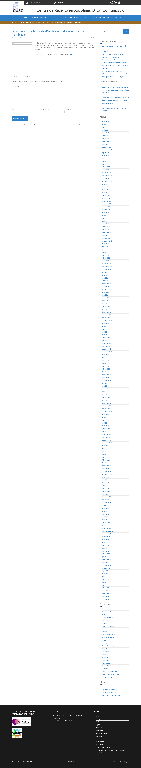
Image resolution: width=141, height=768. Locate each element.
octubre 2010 (106, 599)
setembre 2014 (107, 474)
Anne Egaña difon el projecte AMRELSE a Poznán (115, 67)
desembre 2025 (107, 141)
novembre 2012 (107, 531)
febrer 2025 (106, 167)
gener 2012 (106, 557)
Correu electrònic (45, 109)
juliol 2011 (105, 574)
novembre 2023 (107, 204)
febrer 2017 (106, 397)
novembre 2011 (107, 562)
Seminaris (105, 669)
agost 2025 (106, 153)
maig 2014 (105, 483)
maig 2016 (105, 420)
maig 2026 (105, 127)
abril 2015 (105, 454)
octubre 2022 (106, 238)
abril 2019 (105, 332)
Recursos (105, 654)
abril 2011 (105, 582)
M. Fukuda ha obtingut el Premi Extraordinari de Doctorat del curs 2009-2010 (115, 90)
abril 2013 (105, 517)
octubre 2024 (106, 178)
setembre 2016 (107, 411)
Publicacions (104, 18)
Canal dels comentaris (109, 692)
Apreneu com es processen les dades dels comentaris (71, 125)
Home (14, 22)
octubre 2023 (106, 207)
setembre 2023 (107, 210)
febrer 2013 (106, 523)
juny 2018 (105, 357)
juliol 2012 (105, 540)
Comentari (16, 86)
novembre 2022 (107, 235)
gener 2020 (106, 309)
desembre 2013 (107, 497)
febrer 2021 (106, 281)
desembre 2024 (107, 173)
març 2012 (105, 551)
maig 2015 (105, 451)
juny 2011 (105, 577)
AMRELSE (105, 615)
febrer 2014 (106, 491)
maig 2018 (105, 360)
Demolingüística (107, 617)
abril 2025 (105, 161)
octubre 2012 (106, 534)
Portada (104, 640)
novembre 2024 (107, 175)
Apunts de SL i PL (80, 18)
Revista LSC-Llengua (109, 666)
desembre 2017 (107, 375)
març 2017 (105, 394)
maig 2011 (105, 579)
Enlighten (71, 761)
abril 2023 (105, 221)
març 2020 (105, 303)
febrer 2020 (106, 306)
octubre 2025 (106, 147)
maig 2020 (105, 298)
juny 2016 (105, 417)
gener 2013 (106, 525)
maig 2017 (105, 389)
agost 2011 (106, 571)
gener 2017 (106, 400)
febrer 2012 (106, 554)
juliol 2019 (105, 323)
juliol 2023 (105, 212)
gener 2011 (106, 591)
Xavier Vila (105, 87)
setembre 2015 (107, 443)
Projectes (105, 649)
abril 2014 (105, 486)
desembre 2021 (107, 264)
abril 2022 (105, 252)
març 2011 (105, 585)
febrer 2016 (106, 429)
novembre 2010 (107, 596)
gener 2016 (106, 431)
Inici (21, 18)
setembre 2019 (107, 320)
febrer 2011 (106, 588)
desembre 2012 (107, 528)
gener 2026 (106, 138)
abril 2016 (105, 423)
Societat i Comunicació (109, 671)
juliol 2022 (105, 244)
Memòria (105, 629)
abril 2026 (105, 130)
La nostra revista (65, 18)
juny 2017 (105, 386)
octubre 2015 (106, 440)
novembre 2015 (107, 437)
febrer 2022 (106, 258)
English (126, 762)
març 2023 (105, 224)
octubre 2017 (106, 380)
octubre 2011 (106, 565)
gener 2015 (106, 463)
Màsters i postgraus (108, 626)
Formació (114, 18)
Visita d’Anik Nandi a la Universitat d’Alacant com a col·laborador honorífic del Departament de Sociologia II (115, 74)
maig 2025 (105, 158)
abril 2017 (105, 392)
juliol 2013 (105, 508)
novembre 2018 (107, 346)
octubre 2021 (106, 269)
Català (113, 762)
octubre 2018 (106, 349)
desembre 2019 (107, 312)
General (104, 623)
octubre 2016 (106, 409)
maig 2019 (105, 329)
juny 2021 (105, 278)
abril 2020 (105, 301)
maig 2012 (105, 545)
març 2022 (105, 255)
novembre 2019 (107, 315)
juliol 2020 (105, 292)
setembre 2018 (107, 352)
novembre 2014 (107, 468)
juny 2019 (105, 326)
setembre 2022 (107, 241)
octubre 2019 (106, 318)
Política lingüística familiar (110, 637)
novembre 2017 (107, 377)
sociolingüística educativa (110, 674)
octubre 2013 (106, 503)
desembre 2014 (107, 466)
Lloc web (70, 109)
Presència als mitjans (109, 646)
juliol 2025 (105, 156)
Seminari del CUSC (104, 747)
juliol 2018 (105, 355)
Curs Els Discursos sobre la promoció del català (111, 751)
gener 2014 (106, 494)
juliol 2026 (105, 121)
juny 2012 (105, 542)
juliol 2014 (105, 477)
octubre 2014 (106, 471)
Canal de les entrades (109, 690)
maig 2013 (105, 514)
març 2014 (105, 488)
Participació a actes (108, 635)
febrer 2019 (106, 338)
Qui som (27, 18)
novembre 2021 (107, 266)
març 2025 (105, 164)
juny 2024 (105, 184)
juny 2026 (105, 124)
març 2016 (105, 426)
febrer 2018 (106, 369)
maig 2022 (105, 249)
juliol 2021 (105, 275)
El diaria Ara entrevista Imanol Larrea (114, 63)
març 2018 (105, 366)
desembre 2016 (107, 403)
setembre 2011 (107, 568)
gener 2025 (106, 170)
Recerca (91, 18)
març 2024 (105, 193)
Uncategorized (107, 677)
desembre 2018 (107, 343)
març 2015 (105, 457)
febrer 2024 (106, 195)
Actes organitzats (108, 612)
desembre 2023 (107, 201)
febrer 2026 (106, 136)
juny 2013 (105, 511)
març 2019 (105, 335)
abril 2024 (105, 190)
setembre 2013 (107, 505)
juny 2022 (105, 247)
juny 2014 (105, 480)
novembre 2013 (107, 500)
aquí (70, 54)
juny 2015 (105, 449)
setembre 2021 (107, 272)
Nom (14, 109)
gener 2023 (106, 229)
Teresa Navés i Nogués (110, 98)
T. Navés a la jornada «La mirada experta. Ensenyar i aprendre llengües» (115, 100)
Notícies (35, 18)
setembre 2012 (107, 537)
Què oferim (52, 18)
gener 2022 (106, 261)
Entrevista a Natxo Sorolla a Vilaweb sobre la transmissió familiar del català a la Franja (115, 48)
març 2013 (105, 520)
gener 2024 (106, 198)
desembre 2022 (107, 232)
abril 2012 (105, 548)
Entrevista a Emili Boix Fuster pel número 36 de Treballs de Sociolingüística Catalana (113, 57)
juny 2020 (105, 295)
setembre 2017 (107, 383)
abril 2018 (105, 363)
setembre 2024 (107, 181)
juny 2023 (105, 215)
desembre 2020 (107, 284)
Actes (104, 609)
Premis (104, 643)
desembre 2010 (107, 594)
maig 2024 (105, 187)
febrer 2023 (106, 227)
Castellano (120, 762)
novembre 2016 (107, 406)
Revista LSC (106, 657)
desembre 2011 (107, 559)
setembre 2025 (107, 150)
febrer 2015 (106, 460)
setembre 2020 (107, 289)
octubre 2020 (106, 286)
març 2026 (105, 133)
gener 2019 (106, 340)
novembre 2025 (107, 144)
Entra (103, 687)
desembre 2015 (107, 434)
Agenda (43, 18)
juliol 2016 (105, 414)
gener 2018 (106, 372)
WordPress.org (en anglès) (111, 695)
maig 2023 (105, 218)
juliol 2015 (105, 446)
